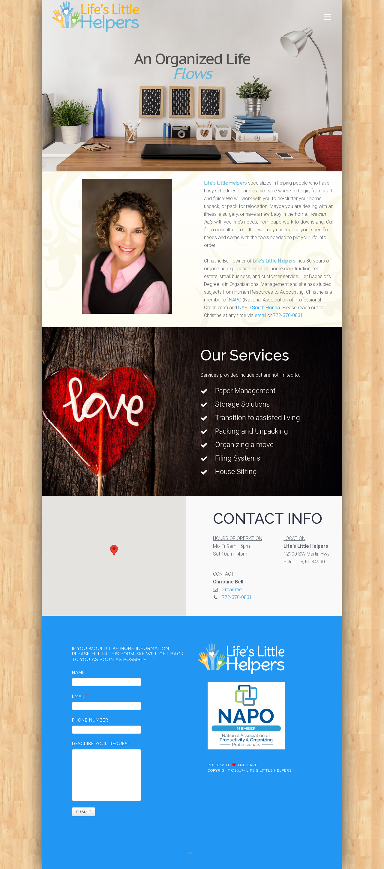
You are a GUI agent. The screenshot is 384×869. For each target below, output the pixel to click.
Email (79, 696)
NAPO (235, 300)
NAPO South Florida (259, 307)
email (260, 315)
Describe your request (101, 743)
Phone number (90, 720)
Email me (232, 589)
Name (78, 672)
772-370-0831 (288, 315)
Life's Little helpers (269, 770)
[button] (114, 550)
